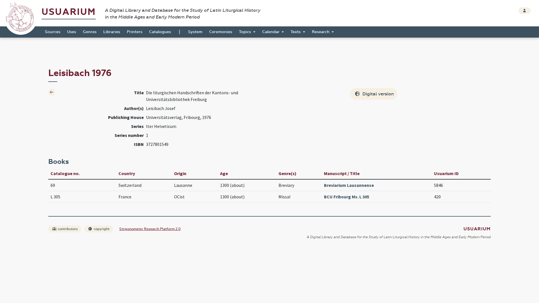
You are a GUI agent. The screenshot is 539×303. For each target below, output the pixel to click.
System (195, 31)
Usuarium (69, 11)
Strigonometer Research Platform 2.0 (150, 229)
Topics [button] (245, 31)
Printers (134, 31)
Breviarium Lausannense (349, 185)
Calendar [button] (271, 31)
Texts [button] (296, 31)
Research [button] (321, 31)
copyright (101, 229)
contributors (67, 229)
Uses (71, 31)
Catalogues (160, 31)
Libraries (111, 31)
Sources (52, 31)
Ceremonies (220, 31)
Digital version (377, 94)
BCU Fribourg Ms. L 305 (346, 196)
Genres (90, 31)
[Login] (525, 10)
